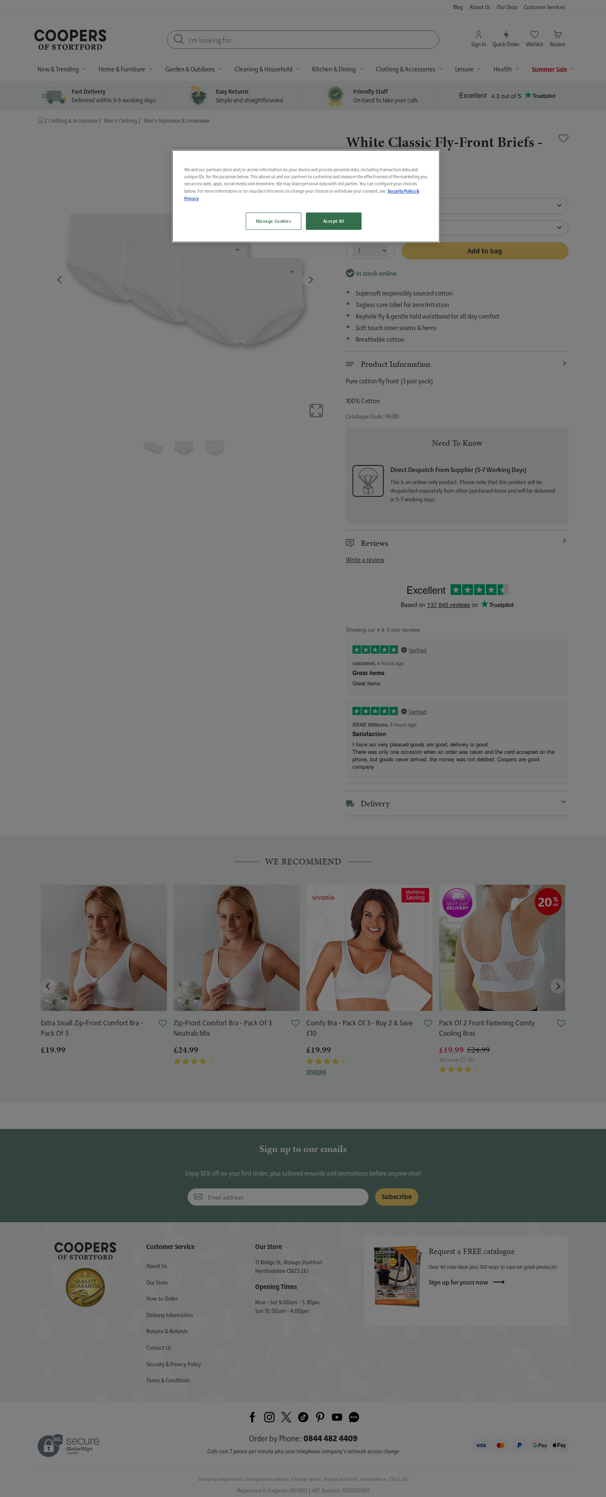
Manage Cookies (273, 220)
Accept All (334, 220)
